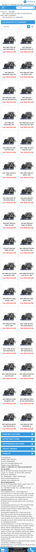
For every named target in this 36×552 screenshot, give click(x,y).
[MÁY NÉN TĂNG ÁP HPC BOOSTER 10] (9, 38)
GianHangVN (21, 551)
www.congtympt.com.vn (8, 491)
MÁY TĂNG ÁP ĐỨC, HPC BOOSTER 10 (26, 324)
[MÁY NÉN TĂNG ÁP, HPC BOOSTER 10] (9, 189)
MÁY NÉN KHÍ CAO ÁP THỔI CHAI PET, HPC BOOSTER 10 (27, 124)
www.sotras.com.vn (7, 493)
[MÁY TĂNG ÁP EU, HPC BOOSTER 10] (9, 340)
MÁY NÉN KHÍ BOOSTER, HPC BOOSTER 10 (9, 124)
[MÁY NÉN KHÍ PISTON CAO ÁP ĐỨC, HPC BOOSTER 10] (27, 239)
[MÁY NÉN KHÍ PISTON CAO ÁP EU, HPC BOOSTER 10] (9, 264)
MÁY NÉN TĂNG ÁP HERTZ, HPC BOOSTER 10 (26, 175)
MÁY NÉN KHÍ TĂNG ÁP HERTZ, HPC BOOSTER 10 (26, 74)
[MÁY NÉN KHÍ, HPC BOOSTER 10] (27, 415)
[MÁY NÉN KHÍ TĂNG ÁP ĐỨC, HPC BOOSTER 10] (9, 290)
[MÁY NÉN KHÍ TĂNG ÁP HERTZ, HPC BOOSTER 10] (27, 63)
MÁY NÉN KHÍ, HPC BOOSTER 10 (27, 425)
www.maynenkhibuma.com (9, 499)
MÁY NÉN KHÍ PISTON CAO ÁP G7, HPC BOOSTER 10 (27, 275)
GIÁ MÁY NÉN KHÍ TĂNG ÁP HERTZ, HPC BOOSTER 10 (27, 225)
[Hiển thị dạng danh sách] (32, 26)
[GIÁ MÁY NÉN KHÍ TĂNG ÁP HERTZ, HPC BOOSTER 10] (27, 214)
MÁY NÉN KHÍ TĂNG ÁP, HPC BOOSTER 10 (9, 98)
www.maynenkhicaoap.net (9, 541)
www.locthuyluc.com (7, 529)
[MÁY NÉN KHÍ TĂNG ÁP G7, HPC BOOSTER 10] (9, 315)
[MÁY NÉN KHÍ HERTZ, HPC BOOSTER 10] (9, 415)
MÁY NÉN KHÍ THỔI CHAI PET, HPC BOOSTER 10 (9, 149)
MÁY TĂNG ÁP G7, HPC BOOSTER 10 (27, 350)
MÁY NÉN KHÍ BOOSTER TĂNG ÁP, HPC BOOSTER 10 (9, 74)
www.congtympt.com (13, 480)
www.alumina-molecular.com (9, 512)
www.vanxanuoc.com (7, 518)
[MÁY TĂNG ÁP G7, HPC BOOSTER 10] (27, 340)
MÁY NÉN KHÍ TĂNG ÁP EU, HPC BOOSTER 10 (26, 300)
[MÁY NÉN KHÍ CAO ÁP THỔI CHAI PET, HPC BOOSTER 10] (27, 114)
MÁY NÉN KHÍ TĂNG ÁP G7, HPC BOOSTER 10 (9, 325)
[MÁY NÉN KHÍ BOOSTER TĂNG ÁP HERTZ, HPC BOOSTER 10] (27, 38)
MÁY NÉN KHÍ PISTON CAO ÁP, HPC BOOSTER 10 (9, 376)
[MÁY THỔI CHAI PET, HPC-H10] (9, 164)
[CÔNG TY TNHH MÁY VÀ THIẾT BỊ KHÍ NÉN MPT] (18, 4)
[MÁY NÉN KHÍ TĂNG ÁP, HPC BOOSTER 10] (9, 89)
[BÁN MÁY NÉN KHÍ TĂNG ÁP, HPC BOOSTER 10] (9, 214)
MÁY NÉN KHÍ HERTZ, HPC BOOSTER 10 (9, 425)
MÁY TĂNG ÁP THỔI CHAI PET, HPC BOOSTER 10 (26, 149)
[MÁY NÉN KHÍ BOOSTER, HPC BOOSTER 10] (9, 114)
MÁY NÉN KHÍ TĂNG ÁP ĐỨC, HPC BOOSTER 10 (9, 300)
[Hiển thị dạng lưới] (28, 26)
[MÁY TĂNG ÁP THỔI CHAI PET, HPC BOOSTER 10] (27, 139)
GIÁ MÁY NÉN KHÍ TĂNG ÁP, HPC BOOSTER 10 (9, 250)
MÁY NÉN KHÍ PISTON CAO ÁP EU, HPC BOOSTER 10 (9, 275)
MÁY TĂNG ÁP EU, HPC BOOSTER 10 (9, 350)
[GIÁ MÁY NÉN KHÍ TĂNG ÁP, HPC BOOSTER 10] (9, 239)
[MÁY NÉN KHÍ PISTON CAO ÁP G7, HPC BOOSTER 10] (27, 264)
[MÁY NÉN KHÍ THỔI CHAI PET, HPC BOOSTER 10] (9, 139)
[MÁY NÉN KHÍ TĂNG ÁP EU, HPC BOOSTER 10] (27, 290)
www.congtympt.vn (22, 491)
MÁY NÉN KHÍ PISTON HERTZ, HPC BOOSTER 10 (27, 376)
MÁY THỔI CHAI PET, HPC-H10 (9, 174)
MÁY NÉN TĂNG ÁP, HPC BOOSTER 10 (9, 199)
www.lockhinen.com (7, 544)
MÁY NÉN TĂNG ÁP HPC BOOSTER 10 (9, 48)
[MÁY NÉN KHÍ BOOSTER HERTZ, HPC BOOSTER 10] (27, 89)
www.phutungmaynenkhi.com (10, 505)
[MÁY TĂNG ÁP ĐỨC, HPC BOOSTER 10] (27, 315)
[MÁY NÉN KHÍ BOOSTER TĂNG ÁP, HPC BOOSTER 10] (9, 63)
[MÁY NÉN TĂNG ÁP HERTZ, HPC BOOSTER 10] (27, 164)
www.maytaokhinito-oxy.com (9, 535)
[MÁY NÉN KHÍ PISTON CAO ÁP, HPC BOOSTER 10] (9, 365)
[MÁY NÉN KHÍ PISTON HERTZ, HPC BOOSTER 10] (27, 365)
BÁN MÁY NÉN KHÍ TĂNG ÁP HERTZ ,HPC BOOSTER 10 (27, 200)
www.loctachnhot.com (7, 524)
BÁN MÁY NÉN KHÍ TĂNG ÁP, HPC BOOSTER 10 (9, 225)
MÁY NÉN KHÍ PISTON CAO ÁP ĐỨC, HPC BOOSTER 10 (27, 250)
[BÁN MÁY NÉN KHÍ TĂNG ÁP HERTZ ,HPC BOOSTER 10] (27, 189)
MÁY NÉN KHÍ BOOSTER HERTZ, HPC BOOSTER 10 (27, 99)
